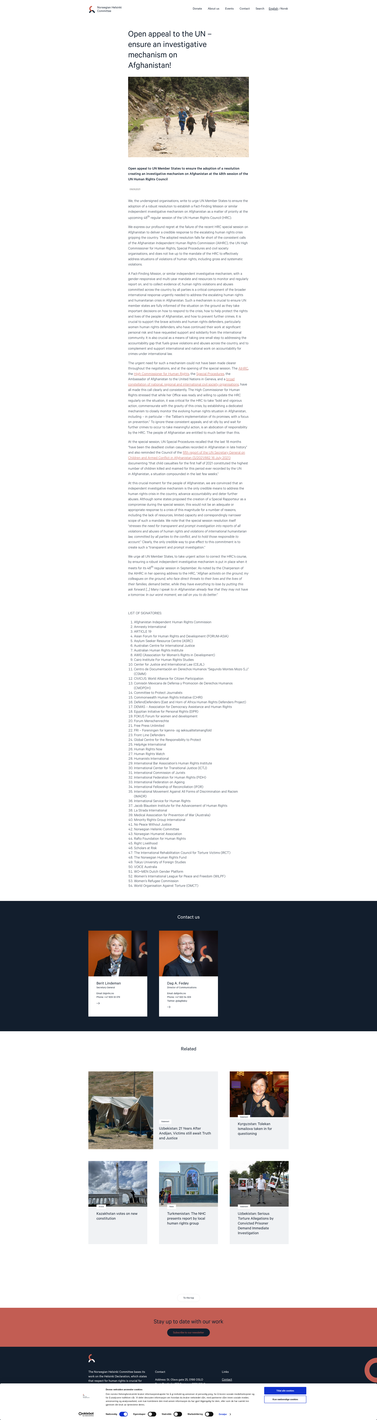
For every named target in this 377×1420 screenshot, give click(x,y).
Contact (245, 8)
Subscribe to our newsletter (188, 1332)
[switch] (152, 1414)
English (273, 8)
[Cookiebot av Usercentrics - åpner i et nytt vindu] (86, 1414)
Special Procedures (210, 374)
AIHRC (243, 369)
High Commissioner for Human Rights (161, 374)
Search (260, 8)
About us (213, 8)
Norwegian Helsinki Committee (109, 9)
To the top (188, 1298)
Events (229, 8)
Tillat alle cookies (285, 1390)
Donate (197, 8)
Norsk (284, 8)
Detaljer (223, 1414)
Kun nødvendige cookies (285, 1399)
